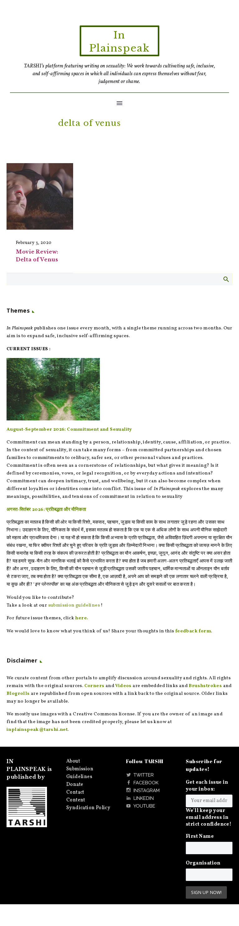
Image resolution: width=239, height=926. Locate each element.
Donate (74, 784)
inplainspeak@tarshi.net (37, 730)
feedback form (193, 631)
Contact (75, 792)
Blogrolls (18, 693)
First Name (200, 836)
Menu (119, 103)
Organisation (203, 863)
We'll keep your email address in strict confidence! (208, 817)
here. (81, 618)
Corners (94, 686)
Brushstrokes (205, 686)
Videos (123, 686)
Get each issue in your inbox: (207, 786)
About (73, 761)
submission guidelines (74, 605)
